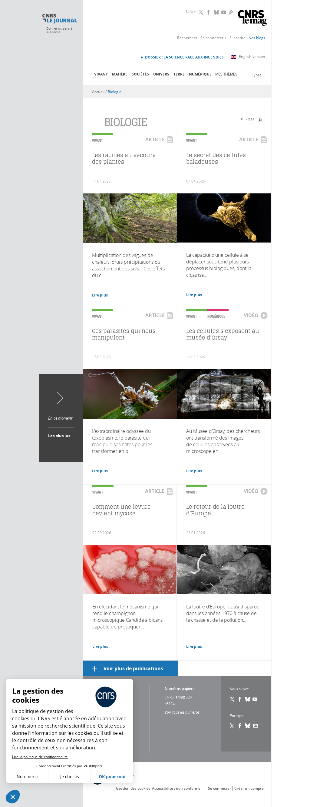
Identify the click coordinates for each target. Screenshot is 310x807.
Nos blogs (257, 37)
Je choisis (69, 776)
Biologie (114, 91)
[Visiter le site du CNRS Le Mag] (252, 18)
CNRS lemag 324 (178, 697)
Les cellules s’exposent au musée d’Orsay (222, 334)
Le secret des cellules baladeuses (216, 158)
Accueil (98, 91)
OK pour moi (112, 776)
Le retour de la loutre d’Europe (215, 510)
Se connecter (211, 37)
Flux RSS (248, 119)
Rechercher (187, 37)
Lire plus (100, 295)
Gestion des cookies (133, 788)
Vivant (101, 74)
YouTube (224, 12)
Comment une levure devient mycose (121, 510)
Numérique (200, 74)
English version (252, 56)
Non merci (27, 776)
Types (257, 74)
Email (255, 725)
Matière (119, 74)
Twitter (202, 12)
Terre (179, 74)
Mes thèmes (226, 74)
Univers (161, 74)
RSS (230, 12)
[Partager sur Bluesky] (248, 725)
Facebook (209, 12)
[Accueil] (59, 19)
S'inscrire (237, 37)
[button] (12, 796)
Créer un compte (249, 788)
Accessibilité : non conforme (176, 788)
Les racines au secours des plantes (124, 158)
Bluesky (217, 12)
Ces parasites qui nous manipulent (124, 334)
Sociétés (140, 74)
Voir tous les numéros (182, 712)
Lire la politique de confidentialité (40, 756)
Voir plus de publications (133, 668)
